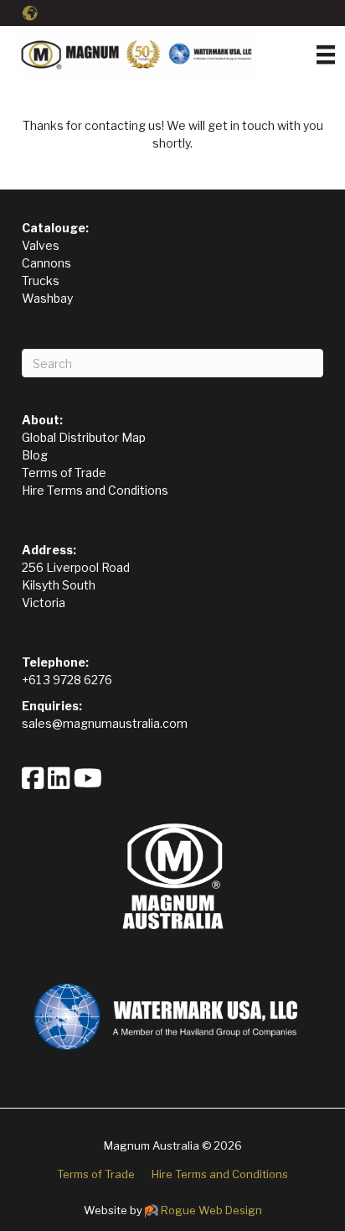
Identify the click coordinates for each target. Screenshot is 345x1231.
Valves (40, 245)
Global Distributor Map (84, 437)
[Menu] (325, 54)
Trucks (40, 280)
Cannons (46, 263)
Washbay (47, 298)
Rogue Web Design (211, 1210)
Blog (35, 455)
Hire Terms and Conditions (95, 490)
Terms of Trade (64, 472)
